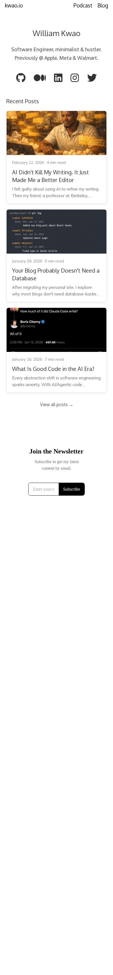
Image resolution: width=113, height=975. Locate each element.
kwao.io (14, 5)
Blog (102, 5)
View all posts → (56, 404)
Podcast (83, 5)
